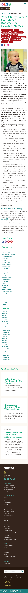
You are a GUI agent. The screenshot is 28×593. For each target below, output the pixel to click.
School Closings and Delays (10, 539)
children (4, 34)
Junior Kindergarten (8, 508)
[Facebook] (2, 45)
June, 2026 (4, 315)
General (4, 287)
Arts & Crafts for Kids (7, 291)
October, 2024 (5, 357)
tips (11, 42)
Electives (6, 518)
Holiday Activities (6, 262)
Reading (4, 304)
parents (4, 42)
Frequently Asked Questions (10, 556)
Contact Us (6, 558)
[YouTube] (11, 242)
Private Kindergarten (8, 509)
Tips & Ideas (5, 258)
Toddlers (6, 499)
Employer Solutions (6, 289)
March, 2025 (5, 346)
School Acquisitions (8, 549)
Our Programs (9, 495)
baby (16, 30)
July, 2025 (4, 338)
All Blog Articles (7, 563)
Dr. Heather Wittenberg (18, 37)
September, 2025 (6, 334)
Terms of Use (7, 582)
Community (5, 302)
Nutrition (4, 260)
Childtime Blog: (6, 13)
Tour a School (7, 528)
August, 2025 (5, 336)
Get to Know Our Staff (7, 256)
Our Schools (8, 524)
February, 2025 (5, 349)
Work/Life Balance (6, 277)
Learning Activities (6, 264)
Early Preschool (7, 502)
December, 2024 (6, 353)
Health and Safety (8, 530)
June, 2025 (4, 340)
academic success (7, 30)
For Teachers (5, 285)
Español (8, 475)
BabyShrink (4, 219)
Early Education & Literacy (8, 254)
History (5, 554)
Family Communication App (10, 532)
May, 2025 (4, 342)
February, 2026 (5, 323)
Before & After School (9, 511)
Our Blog (7, 561)
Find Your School (5, 8)
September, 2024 (6, 359)
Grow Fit (6, 520)
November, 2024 (6, 355)
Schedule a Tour (9, 472)
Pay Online (8, 473)
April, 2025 (4, 344)
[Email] (8, 45)
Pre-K (5, 506)
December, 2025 (6, 328)
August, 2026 (5, 311)
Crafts (3, 283)
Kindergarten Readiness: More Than (12, 407)
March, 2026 (5, 321)
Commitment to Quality (9, 489)
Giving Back (6, 552)
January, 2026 (5, 326)
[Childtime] (5, 4)
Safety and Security (6, 273)
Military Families (7, 537)
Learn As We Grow (6, 300)
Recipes (4, 250)
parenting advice (16, 39)
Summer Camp (5, 293)
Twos (5, 500)
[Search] (22, 571)
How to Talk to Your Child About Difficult (13, 435)
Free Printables (5, 268)
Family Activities (6, 266)
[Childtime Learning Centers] (9, 468)
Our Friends (5, 281)
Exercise (4, 295)
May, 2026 (4, 317)
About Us (7, 543)
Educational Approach (7, 298)
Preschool (6, 504)
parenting (5, 39)
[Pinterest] (5, 45)
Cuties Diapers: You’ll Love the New (13, 381)
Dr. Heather (5, 37)
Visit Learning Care (8, 579)
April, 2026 (4, 319)
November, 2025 (6, 330)
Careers (5, 547)
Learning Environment (8, 491)
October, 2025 (5, 332)
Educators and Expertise (9, 487)
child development (17, 32)
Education (7, 483)
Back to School (5, 270)
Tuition (5, 533)
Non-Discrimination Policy (9, 583)
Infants (5, 497)
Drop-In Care (6, 513)
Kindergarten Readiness (8, 275)
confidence (13, 34)
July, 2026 (4, 313)
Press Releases (6, 279)
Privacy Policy (7, 581)
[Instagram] (6, 242)
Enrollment (6, 535)
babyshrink (5, 32)
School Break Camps (8, 515)
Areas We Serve (7, 585)
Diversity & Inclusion (8, 545)
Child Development (6, 252)
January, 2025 (5, 351)
